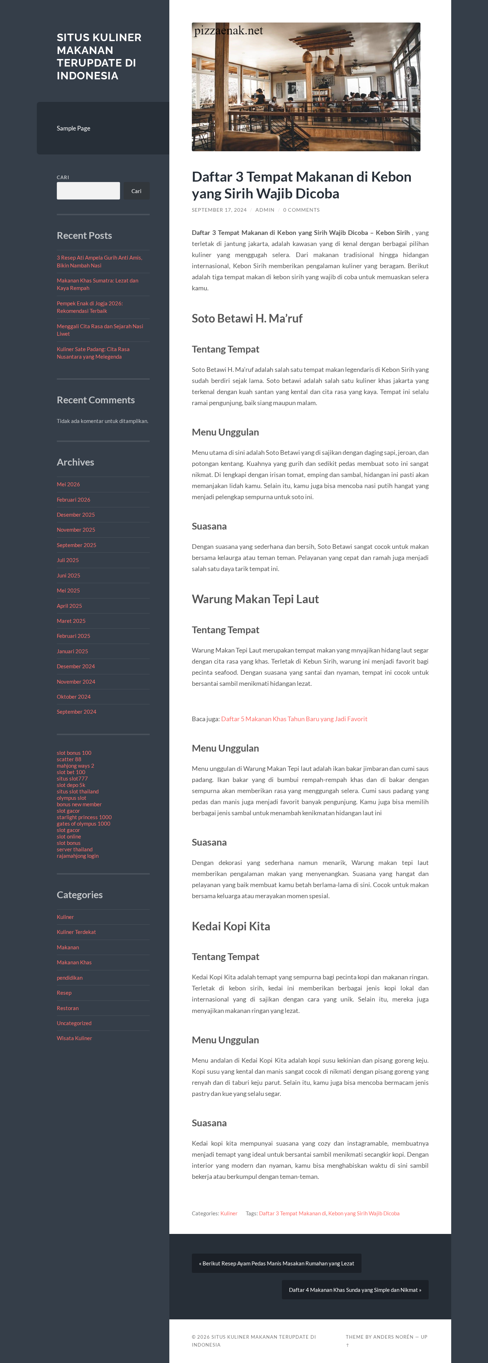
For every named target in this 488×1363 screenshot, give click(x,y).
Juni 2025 (68, 575)
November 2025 (76, 529)
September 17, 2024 (219, 210)
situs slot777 (72, 778)
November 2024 (76, 681)
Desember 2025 (76, 514)
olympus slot (71, 797)
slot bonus (69, 843)
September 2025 (76, 545)
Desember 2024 (76, 666)
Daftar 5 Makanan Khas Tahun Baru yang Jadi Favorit (294, 719)
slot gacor (68, 810)
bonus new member (79, 804)
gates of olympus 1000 (83, 823)
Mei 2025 (68, 590)
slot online (69, 836)
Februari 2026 (73, 499)
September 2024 (76, 711)
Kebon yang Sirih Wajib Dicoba (364, 1213)
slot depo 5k (71, 785)
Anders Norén (393, 1337)
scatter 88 (69, 759)
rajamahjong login (78, 855)
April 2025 (69, 605)
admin (265, 210)
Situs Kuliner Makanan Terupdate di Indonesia (99, 56)
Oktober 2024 (74, 696)
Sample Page (73, 128)
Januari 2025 (72, 651)
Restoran (68, 1008)
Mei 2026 (68, 484)
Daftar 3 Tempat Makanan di (292, 1213)
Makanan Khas (74, 962)
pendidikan (70, 977)
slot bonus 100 (74, 752)
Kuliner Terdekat (76, 932)
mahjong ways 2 (75, 765)
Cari (63, 177)
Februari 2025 (73, 636)
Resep (64, 992)
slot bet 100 (71, 772)
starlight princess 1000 (84, 817)
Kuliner (65, 917)
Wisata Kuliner (74, 1038)
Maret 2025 (71, 620)
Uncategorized (74, 1023)
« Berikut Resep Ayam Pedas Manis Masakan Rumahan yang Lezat (276, 1263)
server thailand (75, 849)
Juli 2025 (68, 560)
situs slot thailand (78, 791)
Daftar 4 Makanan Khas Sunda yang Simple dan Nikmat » (355, 1289)
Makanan (68, 947)
